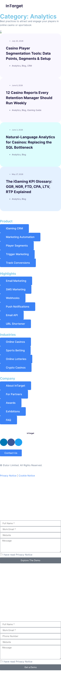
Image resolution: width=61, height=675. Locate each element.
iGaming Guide (34, 110)
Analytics (16, 65)
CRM (29, 65)
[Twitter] (18, 442)
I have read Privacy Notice (17, 554)
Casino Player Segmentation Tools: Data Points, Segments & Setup (28, 53)
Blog (24, 65)
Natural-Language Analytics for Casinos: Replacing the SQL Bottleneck (30, 142)
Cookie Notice (27, 475)
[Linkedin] (3, 442)
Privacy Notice (8, 475)
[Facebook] (11, 442)
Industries (8, 335)
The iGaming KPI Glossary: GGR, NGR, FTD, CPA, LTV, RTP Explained (29, 186)
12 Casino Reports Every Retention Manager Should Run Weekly (29, 97)
